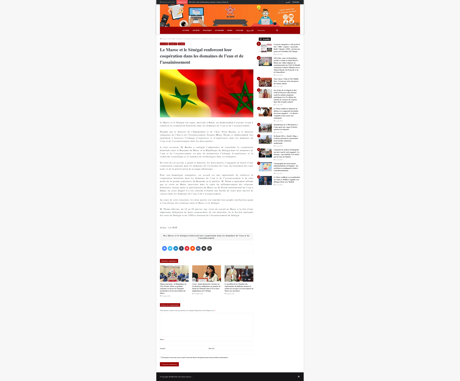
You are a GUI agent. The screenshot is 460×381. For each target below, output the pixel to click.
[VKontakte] (198, 248)
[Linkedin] (175, 248)
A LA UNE (171, 39)
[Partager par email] (203, 248)
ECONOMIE (219, 30)
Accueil (164, 39)
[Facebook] (164, 248)
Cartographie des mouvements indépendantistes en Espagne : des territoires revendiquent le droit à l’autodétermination (286, 167)
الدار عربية (250, 30)
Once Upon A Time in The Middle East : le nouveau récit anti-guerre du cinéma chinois (286, 81)
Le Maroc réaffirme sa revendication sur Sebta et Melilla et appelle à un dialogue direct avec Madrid (287, 179)
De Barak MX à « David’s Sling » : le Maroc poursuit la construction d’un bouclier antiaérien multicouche (286, 139)
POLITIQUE (207, 30)
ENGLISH (295, 2)
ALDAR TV (172, 44)
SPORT (229, 30)
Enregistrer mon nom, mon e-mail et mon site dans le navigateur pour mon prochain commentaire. (195, 357)
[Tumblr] (181, 248)
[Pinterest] (187, 248)
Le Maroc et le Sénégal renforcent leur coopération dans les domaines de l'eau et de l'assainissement (206, 236)
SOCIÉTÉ (196, 30)
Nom (162, 339)
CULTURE (239, 30)
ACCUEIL (185, 30)
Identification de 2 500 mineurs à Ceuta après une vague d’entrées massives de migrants (286, 127)
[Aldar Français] (230, 15)
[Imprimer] (209, 248)
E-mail (163, 348)
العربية (288, 2)
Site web (211, 348)
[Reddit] (192, 248)
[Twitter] (170, 248)
